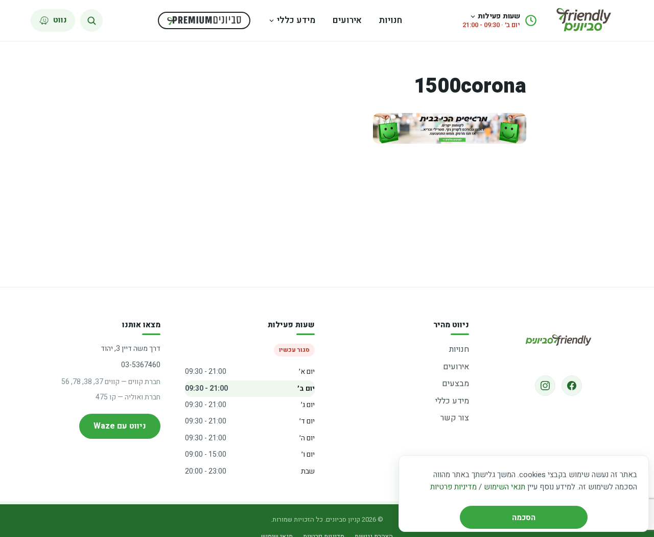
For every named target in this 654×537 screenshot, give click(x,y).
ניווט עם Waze (120, 426)
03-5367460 (140, 365)
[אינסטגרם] (545, 385)
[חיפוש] (91, 20)
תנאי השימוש (504, 487)
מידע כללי (296, 20)
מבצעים (455, 383)
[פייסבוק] (572, 385)
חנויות (390, 20)
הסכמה (523, 517)
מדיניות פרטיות (453, 487)
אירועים (347, 20)
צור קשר (454, 418)
